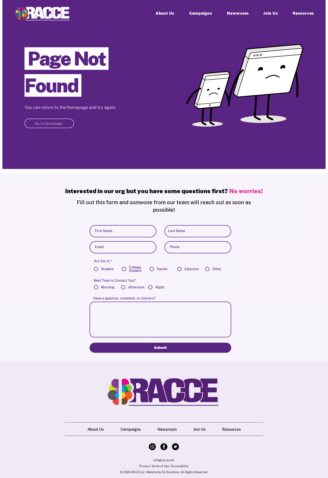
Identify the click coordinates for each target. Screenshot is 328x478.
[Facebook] (163, 446)
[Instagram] (152, 446)
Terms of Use (160, 466)
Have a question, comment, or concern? (124, 298)
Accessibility (179, 466)
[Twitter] (175, 446)
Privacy (144, 466)
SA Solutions (170, 472)
